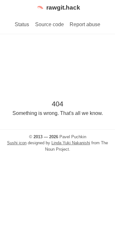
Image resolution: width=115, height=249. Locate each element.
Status (22, 24)
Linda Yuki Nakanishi (70, 142)
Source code (49, 24)
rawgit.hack (63, 7)
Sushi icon (17, 142)
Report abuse (85, 24)
